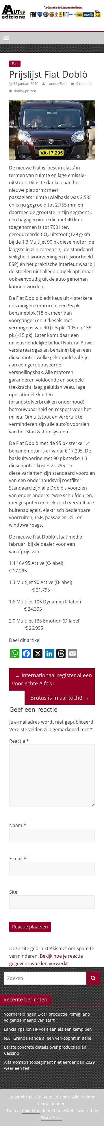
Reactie (19, 741)
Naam (17, 825)
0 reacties (83, 83)
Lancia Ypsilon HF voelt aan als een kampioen (48, 1029)
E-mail (17, 858)
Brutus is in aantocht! (59, 697)
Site (13, 892)
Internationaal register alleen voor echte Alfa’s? (52, 679)
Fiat (15, 63)
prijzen (30, 90)
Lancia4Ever (57, 83)
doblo (18, 90)
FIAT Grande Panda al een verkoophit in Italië (47, 1038)
